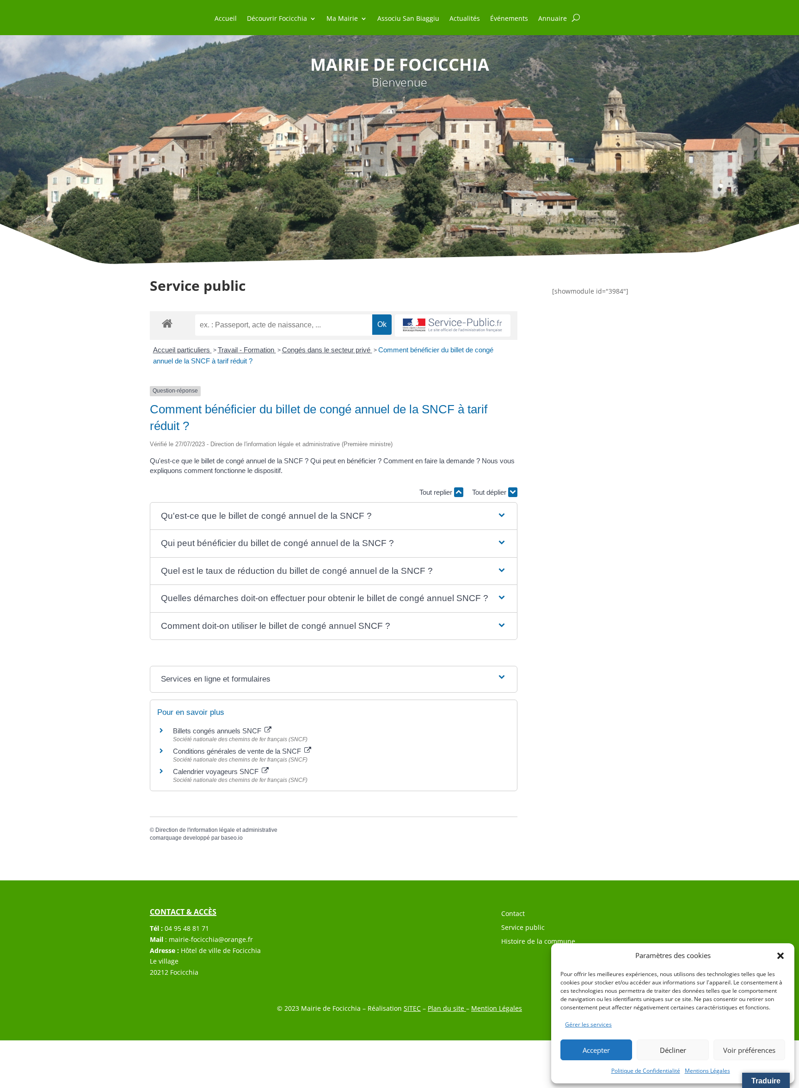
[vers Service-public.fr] (452, 325)
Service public (523, 928)
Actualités (464, 19)
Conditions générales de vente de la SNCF (238, 751)
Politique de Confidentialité (645, 1071)
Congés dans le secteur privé (327, 350)
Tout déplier (490, 492)
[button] (780, 955)
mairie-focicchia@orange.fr (211, 939)
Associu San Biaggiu (408, 19)
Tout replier (436, 492)
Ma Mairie (342, 19)
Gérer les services (588, 1024)
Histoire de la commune (538, 942)
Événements (509, 19)
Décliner (673, 1050)
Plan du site (447, 1008)
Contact (513, 914)
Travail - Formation (247, 350)
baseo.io (232, 838)
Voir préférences (749, 1050)
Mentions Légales (707, 1071)
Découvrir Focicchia (277, 19)
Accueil (226, 19)
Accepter (596, 1050)
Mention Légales (496, 1008)
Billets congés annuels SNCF (218, 731)
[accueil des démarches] (167, 323)
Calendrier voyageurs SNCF (216, 771)
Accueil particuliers (182, 350)
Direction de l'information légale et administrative (216, 830)
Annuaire (552, 19)
